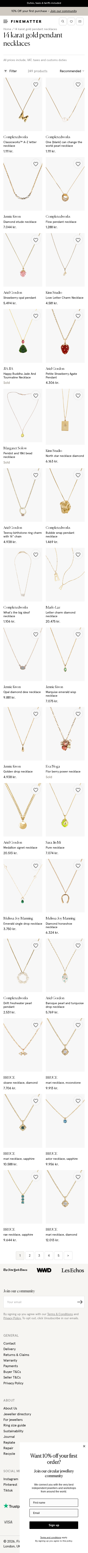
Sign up (54, 1525)
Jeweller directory (17, 1414)
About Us (10, 1408)
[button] (36, 84)
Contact (9, 1343)
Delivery (9, 1349)
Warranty (10, 1360)
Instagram (10, 1479)
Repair (8, 1448)
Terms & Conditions (60, 1314)
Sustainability (13, 1431)
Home (7, 29)
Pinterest (10, 1484)
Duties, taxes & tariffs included (44, 3)
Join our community (63, 11)
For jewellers (13, 1419)
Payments (10, 1366)
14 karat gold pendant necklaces (36, 29)
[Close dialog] (84, 1446)
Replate (9, 1442)
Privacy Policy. (12, 1318)
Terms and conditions (50, 1537)
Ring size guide (14, 1425)
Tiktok (8, 1490)
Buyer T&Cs (12, 1372)
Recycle (9, 1453)
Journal (9, 1436)
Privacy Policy (13, 1383)
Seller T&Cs (12, 1377)
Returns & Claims (16, 1355)
